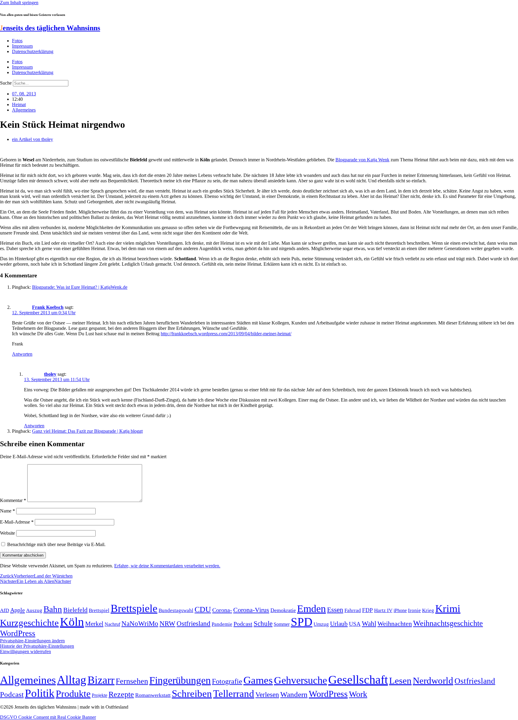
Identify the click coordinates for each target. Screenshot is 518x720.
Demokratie (283, 610)
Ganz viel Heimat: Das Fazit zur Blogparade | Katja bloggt (87, 431)
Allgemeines (24, 109)
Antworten (22, 354)
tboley (50, 374)
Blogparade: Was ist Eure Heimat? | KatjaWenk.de (79, 287)
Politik (40, 693)
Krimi (447, 608)
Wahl (369, 623)
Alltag (71, 679)
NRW (167, 623)
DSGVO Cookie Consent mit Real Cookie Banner (48, 717)
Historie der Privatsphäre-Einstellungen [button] (37, 646)
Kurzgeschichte (29, 622)
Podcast (243, 623)
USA (355, 624)
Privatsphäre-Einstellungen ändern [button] (32, 640)
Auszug (34, 610)
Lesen (400, 680)
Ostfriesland (193, 623)
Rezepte (121, 694)
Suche (6, 82)
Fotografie (227, 681)
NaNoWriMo (139, 623)
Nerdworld (433, 680)
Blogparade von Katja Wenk (362, 159)
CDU (203, 609)
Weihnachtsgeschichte (448, 623)
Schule (263, 623)
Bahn (52, 609)
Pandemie (222, 624)
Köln (72, 622)
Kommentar (13, 500)
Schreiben (192, 693)
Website (7, 533)
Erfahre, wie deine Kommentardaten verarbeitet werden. (167, 565)
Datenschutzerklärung (32, 51)
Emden (311, 608)
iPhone (400, 610)
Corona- (222, 610)
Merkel (94, 623)
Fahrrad (352, 610)
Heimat (19, 104)
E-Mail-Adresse (17, 521)
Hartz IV (383, 610)
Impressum (22, 46)
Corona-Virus (251, 610)
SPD (301, 621)
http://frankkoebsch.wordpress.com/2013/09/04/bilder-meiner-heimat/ (226, 333)
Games (258, 680)
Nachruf (112, 624)
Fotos (17, 40)
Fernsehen (132, 681)
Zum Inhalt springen (19, 2)
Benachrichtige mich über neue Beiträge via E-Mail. (56, 544)
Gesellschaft (358, 679)
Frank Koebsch (48, 307)
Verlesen (267, 694)
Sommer (282, 624)
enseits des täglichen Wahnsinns (50, 28)
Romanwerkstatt (153, 695)
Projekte (99, 695)
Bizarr (101, 680)
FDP (367, 610)
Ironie (414, 610)
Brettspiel (99, 610)
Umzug (321, 624)
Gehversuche (300, 680)
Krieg (428, 610)
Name (7, 510)
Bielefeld (75, 610)
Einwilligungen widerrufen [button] (25, 651)
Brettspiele (134, 608)
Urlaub (339, 623)
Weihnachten (394, 623)
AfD (4, 610)
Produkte (73, 693)
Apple (17, 610)
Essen (335, 610)
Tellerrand (233, 693)
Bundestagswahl (176, 610)
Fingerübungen (180, 680)
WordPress (17, 633)
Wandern (294, 694)
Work (358, 694)
